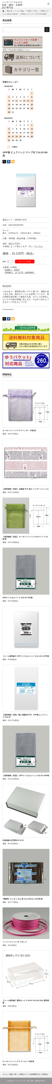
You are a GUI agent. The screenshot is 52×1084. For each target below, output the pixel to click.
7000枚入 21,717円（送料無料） (20, 273)
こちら (40, 246)
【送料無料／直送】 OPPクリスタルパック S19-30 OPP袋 (26, 776)
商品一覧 (13, 1074)
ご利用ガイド (23, 1074)
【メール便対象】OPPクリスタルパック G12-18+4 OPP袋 (26, 656)
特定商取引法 (35, 1074)
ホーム (5, 1074)
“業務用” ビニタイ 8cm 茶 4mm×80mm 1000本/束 (23, 899)
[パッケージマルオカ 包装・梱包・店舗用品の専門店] (12, 5)
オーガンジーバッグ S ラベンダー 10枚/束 (19, 430)
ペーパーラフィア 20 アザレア (15, 942)
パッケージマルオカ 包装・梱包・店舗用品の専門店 (30, 1080)
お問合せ (45, 1074)
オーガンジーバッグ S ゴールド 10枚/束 (18, 1061)
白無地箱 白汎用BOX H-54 (13, 840)
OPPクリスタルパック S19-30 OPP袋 (18, 598)
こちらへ (27, 50)
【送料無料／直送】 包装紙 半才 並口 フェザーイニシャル (26, 489)
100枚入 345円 (12, 270)
